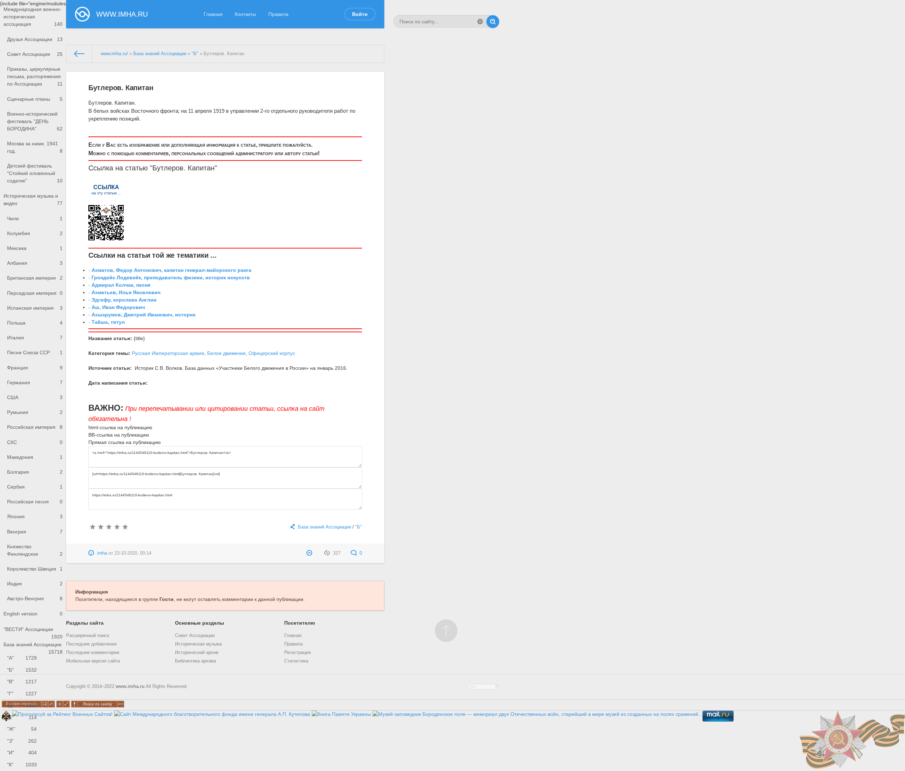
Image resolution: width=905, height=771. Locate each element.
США (35, 397)
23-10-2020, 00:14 (133, 553)
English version (33, 614)
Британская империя (35, 278)
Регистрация (297, 652)
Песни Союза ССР (35, 352)
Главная (213, 14)
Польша (35, 323)
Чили (35, 218)
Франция (35, 367)
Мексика (35, 248)
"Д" (22, 705)
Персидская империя (35, 293)
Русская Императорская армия (168, 353)
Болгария (35, 472)
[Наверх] (446, 630)
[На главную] (79, 54)
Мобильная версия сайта (93, 661)
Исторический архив (196, 652)
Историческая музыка (198, 644)
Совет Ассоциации (35, 54)
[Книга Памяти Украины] (341, 714)
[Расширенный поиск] (480, 21)
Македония (35, 457)
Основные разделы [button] (199, 623)
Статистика (296, 661)
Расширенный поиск (87, 635)
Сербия (35, 487)
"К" (22, 764)
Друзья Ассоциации (35, 39)
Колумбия (35, 233)
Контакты (245, 14)
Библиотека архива (195, 661)
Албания (35, 263)
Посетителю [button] (299, 623)
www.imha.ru (130, 686)
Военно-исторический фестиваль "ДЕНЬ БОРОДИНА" (35, 121)
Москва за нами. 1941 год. (35, 147)
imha (102, 553)
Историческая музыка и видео (33, 199)
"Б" (22, 670)
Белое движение (226, 353)
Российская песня (35, 501)
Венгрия (35, 532)
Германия (35, 382)
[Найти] (492, 21)
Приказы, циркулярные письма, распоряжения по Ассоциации (35, 76)
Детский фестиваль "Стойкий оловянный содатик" (35, 173)
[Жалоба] (310, 553)
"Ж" (22, 729)
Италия (35, 337)
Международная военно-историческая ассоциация (33, 16)
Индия (35, 583)
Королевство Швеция (35, 569)
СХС (35, 442)
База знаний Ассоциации (33, 647)
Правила (278, 14)
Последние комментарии (92, 652)
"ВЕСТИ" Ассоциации (33, 631)
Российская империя (35, 427)
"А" (22, 658)
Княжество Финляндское (35, 550)
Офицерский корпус (272, 353)
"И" (22, 752)
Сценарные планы (35, 99)
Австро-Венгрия (35, 598)
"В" (22, 681)
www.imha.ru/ (114, 53)
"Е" (22, 717)
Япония (35, 516)
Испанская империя (35, 308)
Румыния (35, 412)
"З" (22, 741)
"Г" (22, 693)
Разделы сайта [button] (85, 623)
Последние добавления (91, 644)
